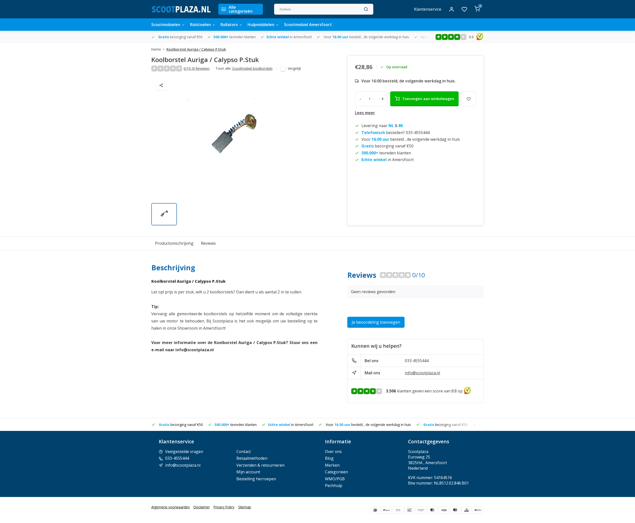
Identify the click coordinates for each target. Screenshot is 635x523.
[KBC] (466, 510)
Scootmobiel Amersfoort (308, 24)
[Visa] (444, 510)
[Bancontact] (409, 510)
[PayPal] (386, 510)
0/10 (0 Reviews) (197, 68)
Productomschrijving (174, 243)
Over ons (333, 451)
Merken (332, 465)
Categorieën (336, 472)
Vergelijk (294, 68)
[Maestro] (455, 510)
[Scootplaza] (181, 9)
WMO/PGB (335, 479)
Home (156, 49)
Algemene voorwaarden (170, 507)
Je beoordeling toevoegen (376, 322)
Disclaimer (201, 507)
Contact (243, 451)
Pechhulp (333, 485)
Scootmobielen (165, 24)
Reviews (208, 243)
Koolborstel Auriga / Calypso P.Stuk (196, 49)
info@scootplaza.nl (422, 373)
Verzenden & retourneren (260, 465)
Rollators (229, 24)
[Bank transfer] (398, 510)
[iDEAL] (375, 510)
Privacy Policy (224, 507)
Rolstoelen (200, 24)
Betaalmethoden (251, 458)
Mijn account (248, 472)
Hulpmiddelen (261, 24)
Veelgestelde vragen (184, 451)
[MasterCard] (432, 510)
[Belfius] (478, 510)
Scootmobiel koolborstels (252, 68)
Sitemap (244, 507)
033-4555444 (417, 360)
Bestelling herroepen (256, 479)
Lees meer (365, 112)
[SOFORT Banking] (421, 510)
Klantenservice (427, 9)
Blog (329, 458)
